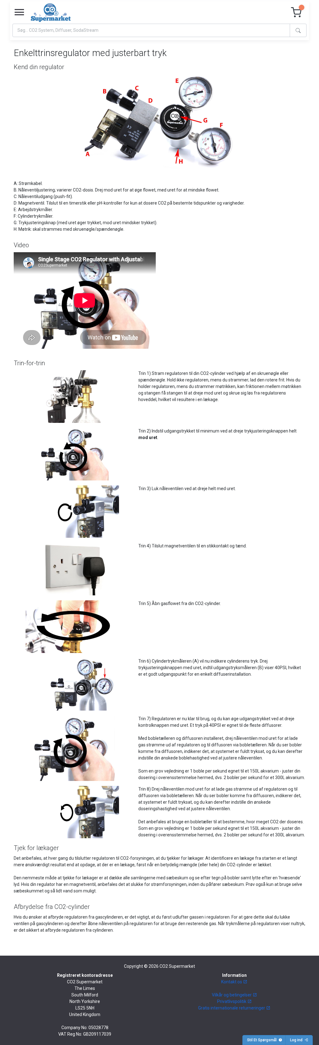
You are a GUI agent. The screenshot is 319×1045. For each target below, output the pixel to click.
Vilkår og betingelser (232, 994)
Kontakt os (232, 981)
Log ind (297, 1040)
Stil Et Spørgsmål (263, 1040)
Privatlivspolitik (232, 1001)
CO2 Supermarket (177, 966)
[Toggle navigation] (19, 12)
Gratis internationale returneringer (232, 1007)
